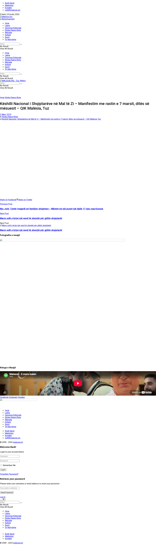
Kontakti (8, 8)
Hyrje (7, 23)
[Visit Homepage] (6, 17)
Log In (2, 497)
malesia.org (18, 442)
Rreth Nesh (9, 3)
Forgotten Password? (9, 474)
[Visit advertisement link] (7, 19)
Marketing (9, 5)
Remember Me (9, 465)
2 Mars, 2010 (5, 114)
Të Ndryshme (10, 39)
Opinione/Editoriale (13, 28)
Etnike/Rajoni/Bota (13, 30)
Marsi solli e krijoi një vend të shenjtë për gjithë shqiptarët (31, 230)
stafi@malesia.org (12, 10)
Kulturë (8, 35)
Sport (7, 37)
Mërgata (8, 32)
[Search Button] (21, 44)
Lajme (7, 25)
